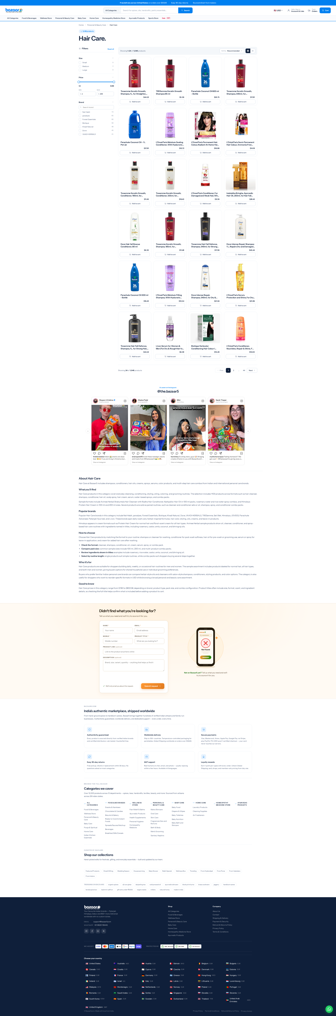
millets (153, 890)
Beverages (109, 829)
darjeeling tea (140, 885)
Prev (221, 370)
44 (244, 370)
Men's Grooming (157, 831)
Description (112, 657)
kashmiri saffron (107, 890)
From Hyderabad (207, 871)
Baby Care (82, 18)
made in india (178, 890)
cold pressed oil (155, 885)
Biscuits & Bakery (112, 815)
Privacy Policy (218, 928)
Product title (142, 635)
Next (251, 370)
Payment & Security (221, 921)
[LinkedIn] (98, 931)
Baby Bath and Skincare (177, 824)
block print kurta (188, 885)
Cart (327, 10)
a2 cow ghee (127, 885)
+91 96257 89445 (101, 925)
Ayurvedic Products (137, 18)
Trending (193, 871)
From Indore (90, 876)
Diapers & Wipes (178, 811)
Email (138, 625)
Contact (216, 915)
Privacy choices (246, 1011)
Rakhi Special (167, 871)
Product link (112, 646)
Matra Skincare (157, 809)
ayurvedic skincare (171, 885)
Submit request (151, 686)
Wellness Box (181, 871)
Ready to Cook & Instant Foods (115, 820)
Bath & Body (156, 827)
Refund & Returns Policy (222, 925)
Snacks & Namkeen (112, 807)
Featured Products (92, 871)
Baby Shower (153, 871)
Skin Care (154, 817)
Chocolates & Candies (114, 811)
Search (187, 10)
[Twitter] (103, 931)
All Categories (12, 18)
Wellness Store (46, 18)
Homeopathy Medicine (135, 826)
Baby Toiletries (177, 815)
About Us (216, 911)
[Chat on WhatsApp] (329, 1009)
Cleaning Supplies (200, 811)
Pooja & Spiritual (90, 827)
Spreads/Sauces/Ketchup (115, 825)
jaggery (216, 885)
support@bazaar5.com (102, 922)
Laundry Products (200, 807)
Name (106, 625)
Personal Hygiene (136, 821)
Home (81, 25)
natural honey (165, 890)
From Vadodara (234, 871)
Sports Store (153, 18)
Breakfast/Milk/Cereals (114, 833)
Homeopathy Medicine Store (113, 18)
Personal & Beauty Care (64, 18)
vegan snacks (141, 890)
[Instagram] (86, 931)
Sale (166, 18)
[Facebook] (92, 931)
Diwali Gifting (108, 871)
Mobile (106, 635)
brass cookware (203, 885)
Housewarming (139, 871)
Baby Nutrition (177, 819)
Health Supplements (138, 817)
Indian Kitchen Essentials (89, 836)
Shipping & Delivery (220, 918)
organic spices (113, 885)
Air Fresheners (198, 815)
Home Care (94, 18)
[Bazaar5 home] (123, 907)
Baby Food (176, 807)
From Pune (221, 871)
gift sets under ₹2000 (125, 890)
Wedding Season (123, 871)
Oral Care (154, 814)
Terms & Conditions (220, 932)
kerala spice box (91, 890)
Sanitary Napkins (157, 835)
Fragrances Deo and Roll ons (159, 822)
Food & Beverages (29, 18)
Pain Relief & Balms (137, 809)
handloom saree (229, 885)
